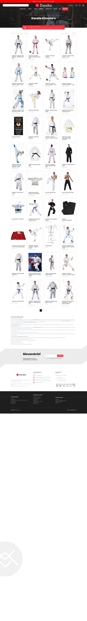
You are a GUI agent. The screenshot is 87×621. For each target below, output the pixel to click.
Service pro (49, 8)
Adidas (36, 8)
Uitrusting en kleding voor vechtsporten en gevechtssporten (40, 15)
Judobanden (35, 400)
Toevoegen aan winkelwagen (24, 128)
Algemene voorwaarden (62, 375)
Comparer (24, 50)
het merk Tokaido (65, 320)
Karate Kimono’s (36, 402)
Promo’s (65, 8)
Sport (29, 8)
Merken (41, 8)
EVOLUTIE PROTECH (59, 401)
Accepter (73, 616)
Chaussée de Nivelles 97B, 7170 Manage (43, 380)
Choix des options (24, 47)
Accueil (27, 15)
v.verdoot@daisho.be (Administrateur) (42, 377)
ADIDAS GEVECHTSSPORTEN (60, 400)
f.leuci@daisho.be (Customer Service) (42, 379)
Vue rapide (24, 52)
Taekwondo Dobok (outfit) (37, 401)
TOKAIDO (57, 399)
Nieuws (55, 8)
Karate (53, 15)
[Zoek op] (27, 5)
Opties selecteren (57, 74)
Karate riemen (35, 403)
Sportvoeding (13, 402)
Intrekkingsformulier (61, 379)
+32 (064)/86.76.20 (38, 375)
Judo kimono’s (35, 399)
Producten (23, 8)
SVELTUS (57, 402)
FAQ (60, 8)
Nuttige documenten (61, 380)
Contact (71, 5)
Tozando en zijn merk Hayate (30, 322)
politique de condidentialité (56, 358)
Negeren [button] (85, 1)
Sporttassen (13, 403)
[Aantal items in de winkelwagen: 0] (80, 5)
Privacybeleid (60, 377)
